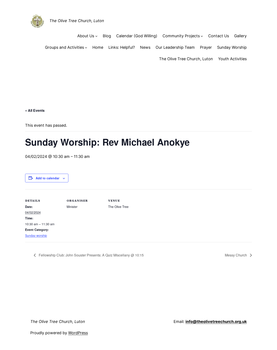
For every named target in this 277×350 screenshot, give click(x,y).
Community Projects (181, 36)
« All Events (35, 110)
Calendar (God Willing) (136, 36)
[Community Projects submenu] (202, 36)
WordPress (78, 333)
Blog (107, 36)
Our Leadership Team (175, 47)
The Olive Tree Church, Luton (76, 20)
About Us (85, 36)
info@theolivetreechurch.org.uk (216, 321)
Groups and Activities (64, 47)
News (145, 47)
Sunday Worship (232, 47)
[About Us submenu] (96, 36)
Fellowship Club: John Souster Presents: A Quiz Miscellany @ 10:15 (91, 255)
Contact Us (218, 36)
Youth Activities (232, 59)
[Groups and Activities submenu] (86, 47)
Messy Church (236, 255)
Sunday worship (36, 235)
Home (97, 47)
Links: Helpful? (121, 47)
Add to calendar (47, 178)
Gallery (240, 36)
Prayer (206, 47)
